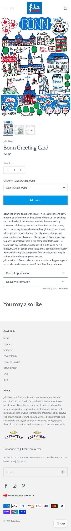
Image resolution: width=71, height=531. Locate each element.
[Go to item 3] (30, 130)
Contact (7, 344)
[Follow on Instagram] (14, 485)
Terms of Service (11, 361)
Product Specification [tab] (18, 273)
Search (6, 337)
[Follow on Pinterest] (23, 485)
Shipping (8, 349)
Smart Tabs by (58, 288)
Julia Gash (8, 141)
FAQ (5, 373)
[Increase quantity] (20, 170)
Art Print (42, 264)
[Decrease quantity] (8, 170)
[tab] (35, 282)
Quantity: (8, 163)
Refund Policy (10, 367)
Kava (66, 288)
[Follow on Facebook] (5, 485)
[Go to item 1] (8, 128)
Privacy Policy (10, 355)
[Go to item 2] (19, 130)
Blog (5, 379)
